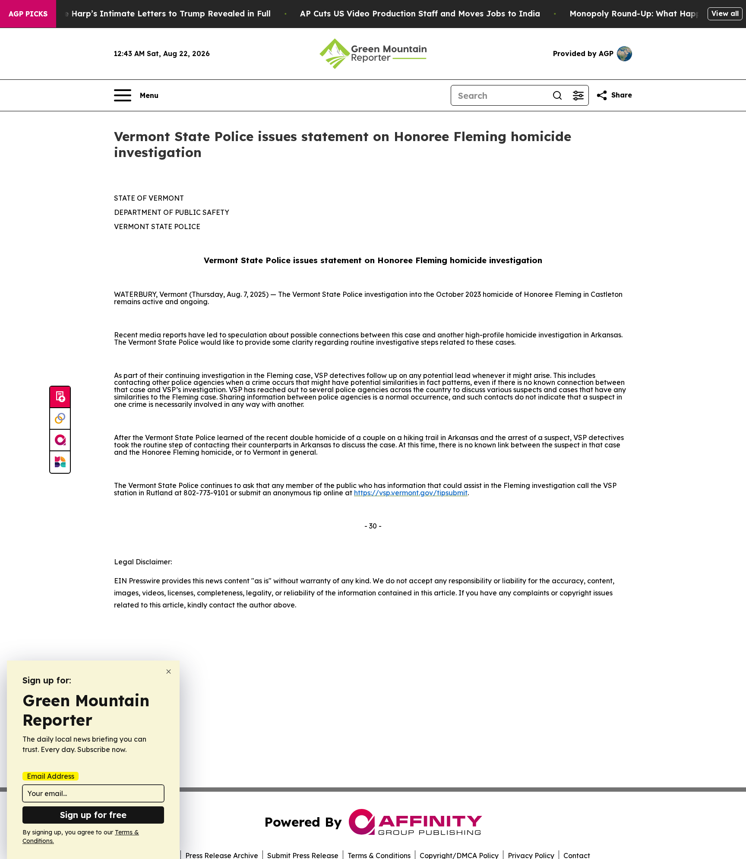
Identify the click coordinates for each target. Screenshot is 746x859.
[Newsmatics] (60, 462)
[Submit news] (60, 397)
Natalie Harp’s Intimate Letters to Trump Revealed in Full (155, 14)
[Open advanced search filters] (578, 95)
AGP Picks (28, 13)
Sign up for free (93, 814)
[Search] (557, 95)
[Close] (168, 671)
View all (725, 13)
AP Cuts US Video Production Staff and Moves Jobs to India (420, 14)
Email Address (50, 776)
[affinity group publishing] (60, 440)
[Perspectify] (60, 419)
